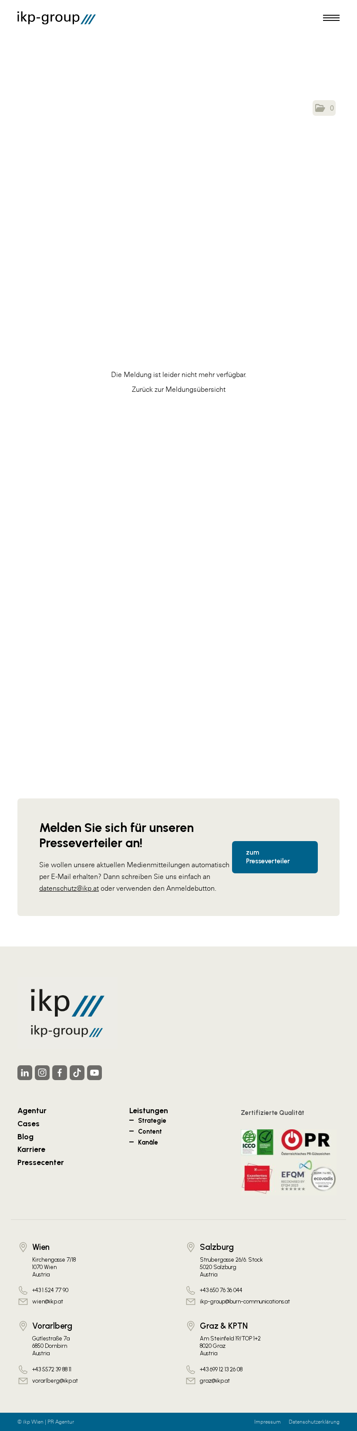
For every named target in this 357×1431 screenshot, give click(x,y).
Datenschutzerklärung (314, 1422)
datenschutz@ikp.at (69, 888)
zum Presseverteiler (268, 856)
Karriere (31, 1149)
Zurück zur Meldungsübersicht (179, 389)
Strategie (152, 1121)
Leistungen (148, 1110)
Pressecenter (40, 1162)
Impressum (267, 1422)
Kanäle (148, 1142)
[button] (324, 108)
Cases (28, 1123)
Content (150, 1131)
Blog (25, 1136)
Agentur (32, 1110)
